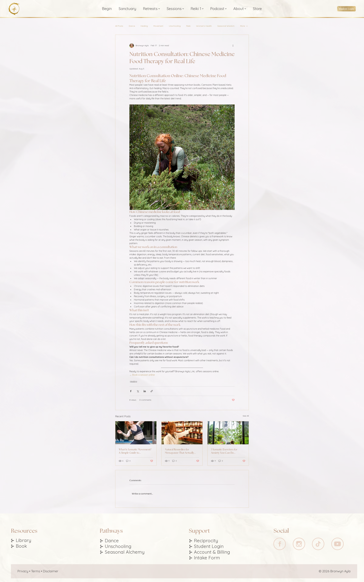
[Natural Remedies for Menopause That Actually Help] (182, 432)
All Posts (119, 26)
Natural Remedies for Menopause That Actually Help (179, 451)
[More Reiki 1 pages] (202, 8)
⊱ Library (21, 540)
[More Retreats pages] (159, 8)
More (242, 26)
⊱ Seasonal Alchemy (122, 552)
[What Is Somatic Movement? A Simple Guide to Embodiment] (135, 432)
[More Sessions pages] (183, 8)
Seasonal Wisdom (225, 26)
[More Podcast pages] (226, 8)
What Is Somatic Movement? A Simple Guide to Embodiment (135, 451)
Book (21, 546)
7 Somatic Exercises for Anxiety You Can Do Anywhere (224, 451)
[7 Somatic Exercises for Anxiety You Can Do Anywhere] (228, 432)
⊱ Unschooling (115, 546)
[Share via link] (151, 391)
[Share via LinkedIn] (144, 391)
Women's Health (204, 26)
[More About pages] (245, 8)
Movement (158, 26)
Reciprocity (206, 540)
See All (246, 416)
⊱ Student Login (206, 546)
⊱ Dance (109, 540)
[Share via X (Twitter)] (137, 391)
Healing (144, 26)
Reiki (188, 26)
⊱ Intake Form (204, 557)
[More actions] (233, 45)
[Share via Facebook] (130, 391)
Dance (132, 26)
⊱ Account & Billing (209, 552)
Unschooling (175, 26)
